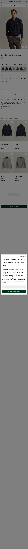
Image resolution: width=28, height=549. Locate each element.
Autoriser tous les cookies (14, 291)
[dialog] (14, 274)
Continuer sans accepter (20, 256)
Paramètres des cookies (14, 287)
